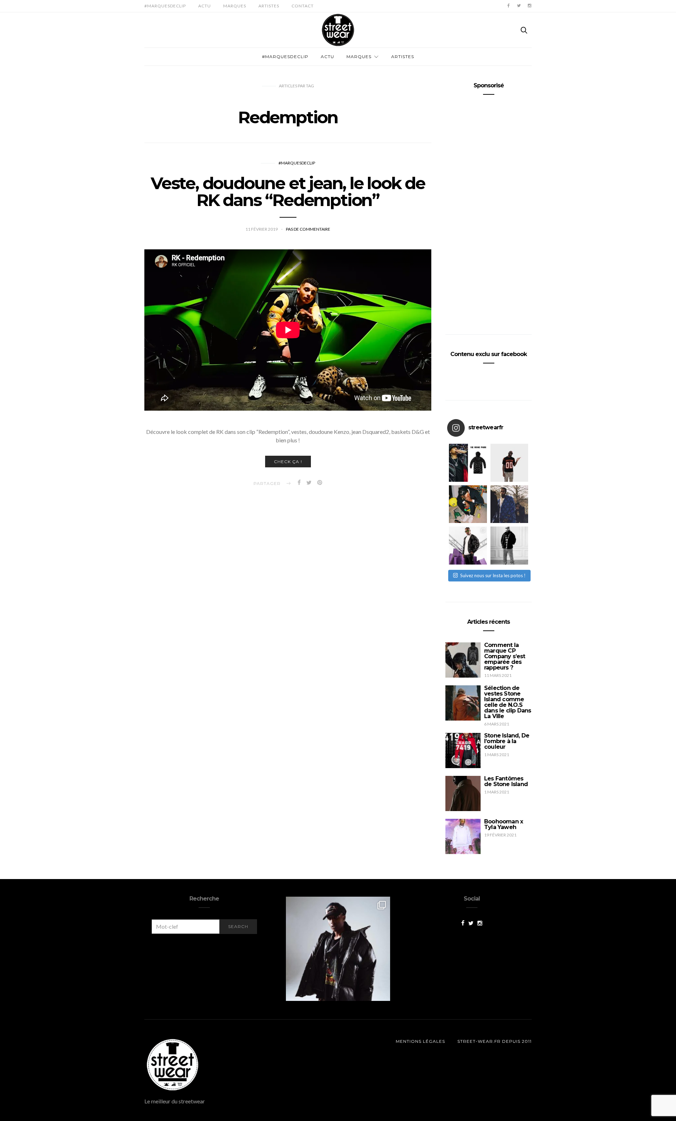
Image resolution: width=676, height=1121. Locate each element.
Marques (234, 5)
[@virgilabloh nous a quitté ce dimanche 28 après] (509, 463)
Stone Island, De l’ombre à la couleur (506, 741)
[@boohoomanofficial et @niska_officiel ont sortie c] (468, 546)
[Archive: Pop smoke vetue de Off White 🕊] (509, 504)
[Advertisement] (488, 211)
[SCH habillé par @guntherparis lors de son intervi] (509, 546)
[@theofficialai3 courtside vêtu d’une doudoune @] (468, 463)
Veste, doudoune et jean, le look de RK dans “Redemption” (288, 191)
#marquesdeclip (165, 5)
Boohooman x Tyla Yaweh (503, 824)
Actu (204, 5)
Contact (303, 5)
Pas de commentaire (308, 229)
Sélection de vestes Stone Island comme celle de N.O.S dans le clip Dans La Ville (507, 702)
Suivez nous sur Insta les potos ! (493, 575)
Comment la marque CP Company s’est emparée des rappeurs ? (504, 656)
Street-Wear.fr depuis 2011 (494, 1041)
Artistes (268, 5)
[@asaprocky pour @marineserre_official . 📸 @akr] (338, 949)
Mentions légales (420, 1041)
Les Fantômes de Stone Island (506, 781)
